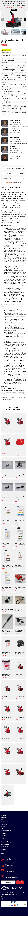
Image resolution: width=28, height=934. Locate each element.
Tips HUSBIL (3, 833)
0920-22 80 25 (9, 865)
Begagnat (3, 819)
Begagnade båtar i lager (7, 842)
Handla (3, 849)
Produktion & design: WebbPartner (9, 894)
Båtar (2, 838)
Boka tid (3, 826)
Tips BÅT (3, 832)
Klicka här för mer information (14, 7)
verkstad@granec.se (11, 877)
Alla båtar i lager (5, 844)
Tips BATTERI (4, 835)
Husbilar (3, 815)
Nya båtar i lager (5, 841)
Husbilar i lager (4, 821)
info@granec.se (9, 871)
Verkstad (4, 824)
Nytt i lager (3, 817)
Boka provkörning (5, 846)
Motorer (3, 852)
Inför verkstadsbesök (6, 830)
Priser (2, 828)
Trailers (2, 853)
